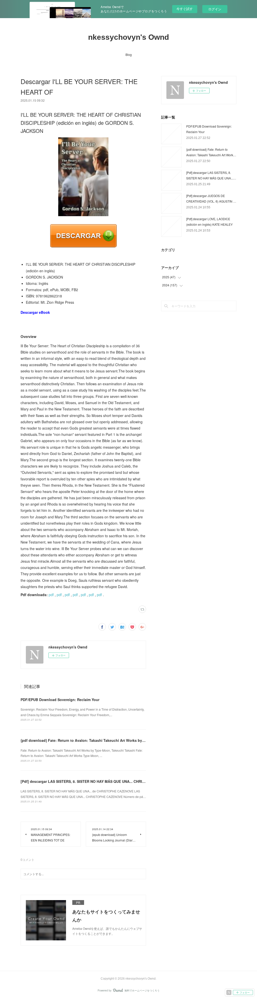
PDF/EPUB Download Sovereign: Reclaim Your (60, 699)
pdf (51, 594)
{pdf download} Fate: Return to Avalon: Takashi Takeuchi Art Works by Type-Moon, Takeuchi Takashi (107, 740)
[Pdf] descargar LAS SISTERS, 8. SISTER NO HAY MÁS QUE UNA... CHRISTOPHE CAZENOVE (99, 781)
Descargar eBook (35, 312)
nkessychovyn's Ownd (128, 37)
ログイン (214, 9)
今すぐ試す (184, 8)
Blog (128, 54)
